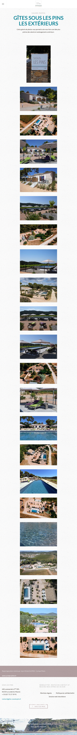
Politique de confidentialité (65, 693)
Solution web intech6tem (57, 696)
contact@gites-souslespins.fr (11, 699)
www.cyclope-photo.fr (9, 676)
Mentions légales (46, 693)
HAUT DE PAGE (40, 706)
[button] (3, 4)
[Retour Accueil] (38, 4)
